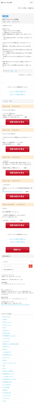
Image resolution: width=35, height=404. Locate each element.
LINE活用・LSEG (6, 333)
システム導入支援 (6, 384)
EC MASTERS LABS (7, 392)
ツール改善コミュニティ (8, 376)
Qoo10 (4, 327)
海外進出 (5, 360)
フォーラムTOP (7, 2)
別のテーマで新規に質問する (17, 94)
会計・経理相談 (6, 387)
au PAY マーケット (7, 325)
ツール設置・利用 (6, 352)
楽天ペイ (5, 368)
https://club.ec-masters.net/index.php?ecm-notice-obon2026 (15, 304)
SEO (16, 71)
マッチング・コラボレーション (9, 363)
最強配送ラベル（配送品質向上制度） (11, 344)
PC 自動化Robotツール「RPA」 (10, 379)
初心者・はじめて (6, 316)
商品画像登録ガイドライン (8, 373)
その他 (4, 401)
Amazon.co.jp (6, 330)
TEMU (4, 365)
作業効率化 (5, 390)
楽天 (12, 71)
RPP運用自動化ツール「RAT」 (9, 335)
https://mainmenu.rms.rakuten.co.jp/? (12, 191)
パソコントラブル (6, 395)
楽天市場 (6, 101)
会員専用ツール (6, 346)
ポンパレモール (6, 341)
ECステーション (6, 357)
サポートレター (6, 398)
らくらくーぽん (6, 338)
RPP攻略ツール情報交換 (8, 371)
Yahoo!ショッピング (7, 322)
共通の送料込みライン (7, 354)
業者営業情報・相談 (7, 382)
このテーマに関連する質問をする (17, 91)
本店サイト (5, 349)
